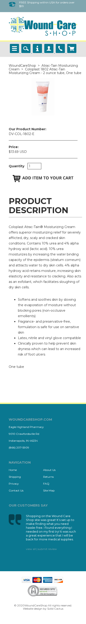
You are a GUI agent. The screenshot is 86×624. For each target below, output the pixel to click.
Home (13, 470)
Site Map (49, 490)
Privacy (14, 483)
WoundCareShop (22, 66)
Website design (32, 608)
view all (31, 549)
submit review (47, 549)
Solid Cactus (55, 608)
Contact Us (16, 490)
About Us (49, 470)
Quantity (16, 166)
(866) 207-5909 (19, 447)
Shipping (15, 476)
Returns (48, 476)
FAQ (46, 483)
